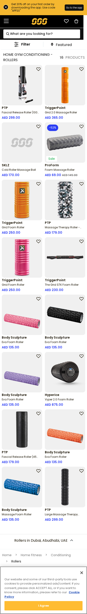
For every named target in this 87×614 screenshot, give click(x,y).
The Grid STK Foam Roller (62, 285)
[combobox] (41, 33)
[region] (43, 590)
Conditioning (61, 555)
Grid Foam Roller (13, 227)
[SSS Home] (39, 21)
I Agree (43, 606)
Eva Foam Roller (12, 342)
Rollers (16, 561)
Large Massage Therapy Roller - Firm (61, 516)
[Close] (82, 573)
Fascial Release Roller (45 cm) (19, 458)
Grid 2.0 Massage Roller (61, 112)
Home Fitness (31, 555)
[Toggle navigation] (6, 21)
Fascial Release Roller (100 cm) (19, 114)
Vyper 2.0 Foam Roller (59, 399)
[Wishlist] (66, 21)
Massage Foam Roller (16, 514)
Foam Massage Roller (60, 170)
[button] (22, 44)
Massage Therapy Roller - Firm (62, 229)
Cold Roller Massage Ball (19, 170)
